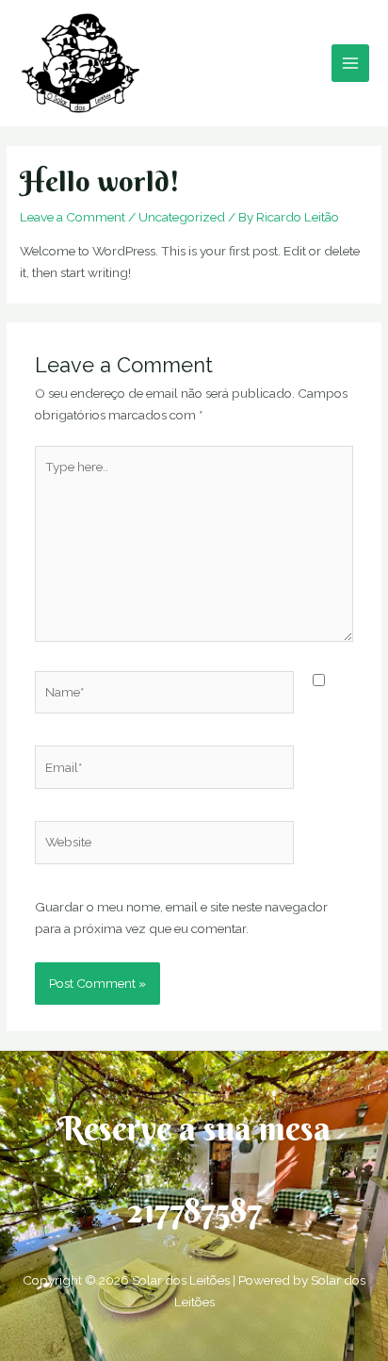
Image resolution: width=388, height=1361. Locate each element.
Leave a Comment (72, 216)
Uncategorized (181, 216)
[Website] (165, 845)
